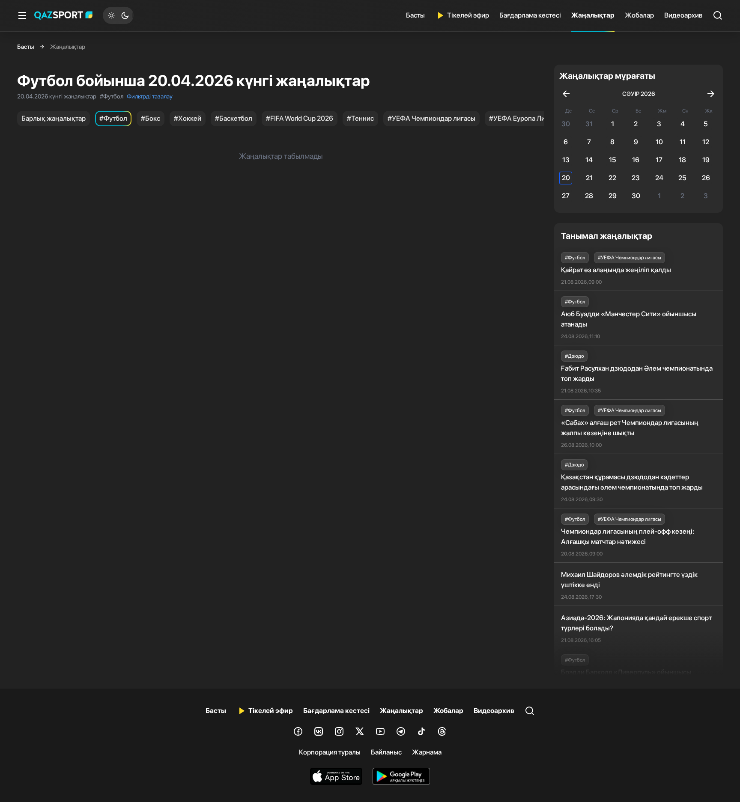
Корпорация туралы (330, 752)
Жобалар (639, 15)
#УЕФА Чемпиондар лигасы (431, 118)
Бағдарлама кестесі (530, 15)
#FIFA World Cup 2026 (299, 118)
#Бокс (150, 118)
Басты (415, 15)
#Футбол (113, 118)
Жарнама (427, 752)
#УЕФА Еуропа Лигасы (524, 118)
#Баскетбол (233, 118)
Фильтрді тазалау (150, 96)
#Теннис (360, 118)
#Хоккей (187, 118)
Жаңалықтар (593, 15)
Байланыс (386, 752)
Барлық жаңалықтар (53, 118)
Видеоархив (683, 15)
